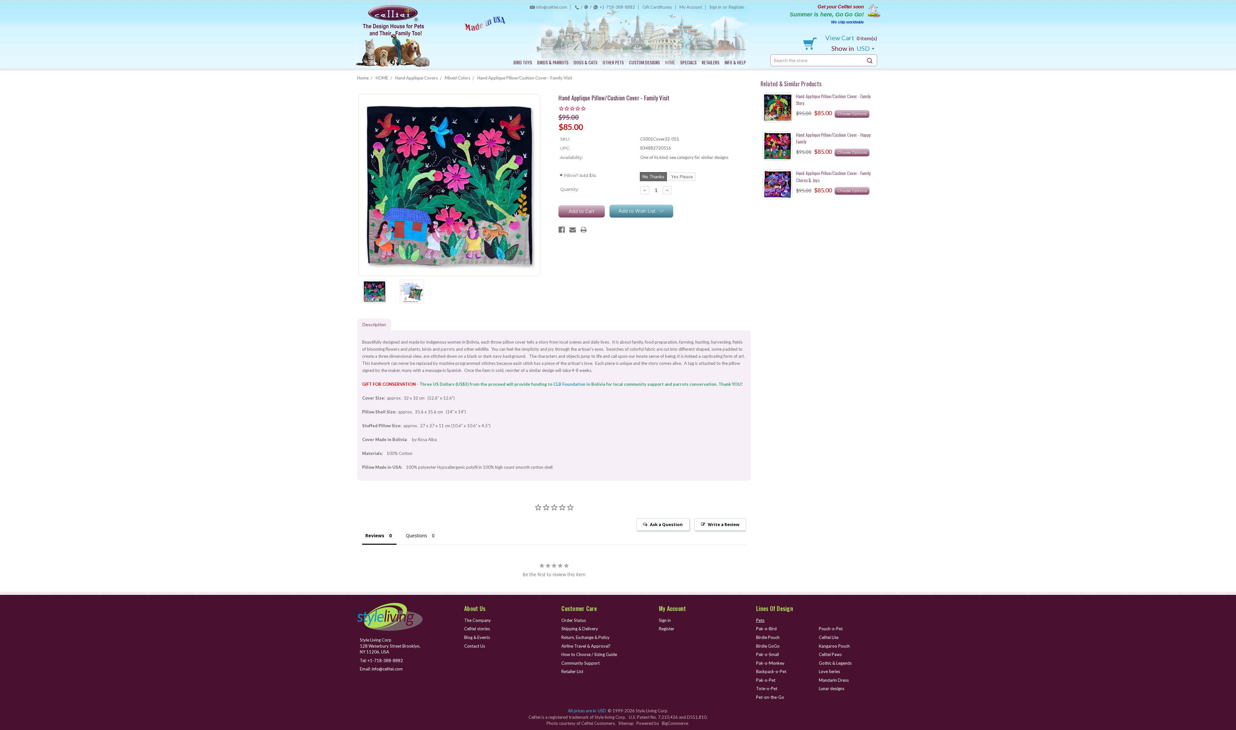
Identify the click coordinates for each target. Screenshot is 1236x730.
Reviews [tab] (374, 535)
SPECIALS (688, 62)
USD (851, 48)
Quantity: (569, 189)
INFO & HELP (735, 62)
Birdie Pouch (768, 637)
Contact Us (474, 646)
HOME (670, 62)
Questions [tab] (416, 535)
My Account (690, 7)
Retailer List (572, 671)
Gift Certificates (657, 7)
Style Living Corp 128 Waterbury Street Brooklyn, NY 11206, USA (390, 645)
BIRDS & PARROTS (552, 62)
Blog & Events (477, 637)
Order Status (573, 620)
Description (374, 324)
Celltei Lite (828, 637)
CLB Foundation (569, 384)
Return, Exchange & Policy (585, 637)
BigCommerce (675, 723)
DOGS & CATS (585, 62)
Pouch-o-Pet (831, 628)
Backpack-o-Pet (771, 671)
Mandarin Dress (834, 680)
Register (736, 7)
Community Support (580, 663)
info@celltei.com (551, 7)
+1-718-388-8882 (617, 7)
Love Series (829, 671)
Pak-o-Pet (765, 680)
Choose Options (852, 113)
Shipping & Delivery (579, 628)
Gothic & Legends (835, 663)
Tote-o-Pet (766, 688)
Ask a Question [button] (666, 524)
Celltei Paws (830, 654)
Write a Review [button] (723, 524)
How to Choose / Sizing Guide (589, 654)
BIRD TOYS (522, 62)
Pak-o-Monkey (770, 663)
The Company (477, 620)
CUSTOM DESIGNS (644, 62)
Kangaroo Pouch (834, 646)
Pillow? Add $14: (578, 176)
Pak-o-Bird (766, 628)
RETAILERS (710, 62)
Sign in (715, 7)
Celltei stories (477, 628)
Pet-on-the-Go (770, 697)
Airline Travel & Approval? (586, 646)
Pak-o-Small (767, 654)
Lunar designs (831, 688)
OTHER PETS (613, 62)
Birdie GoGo (768, 646)
